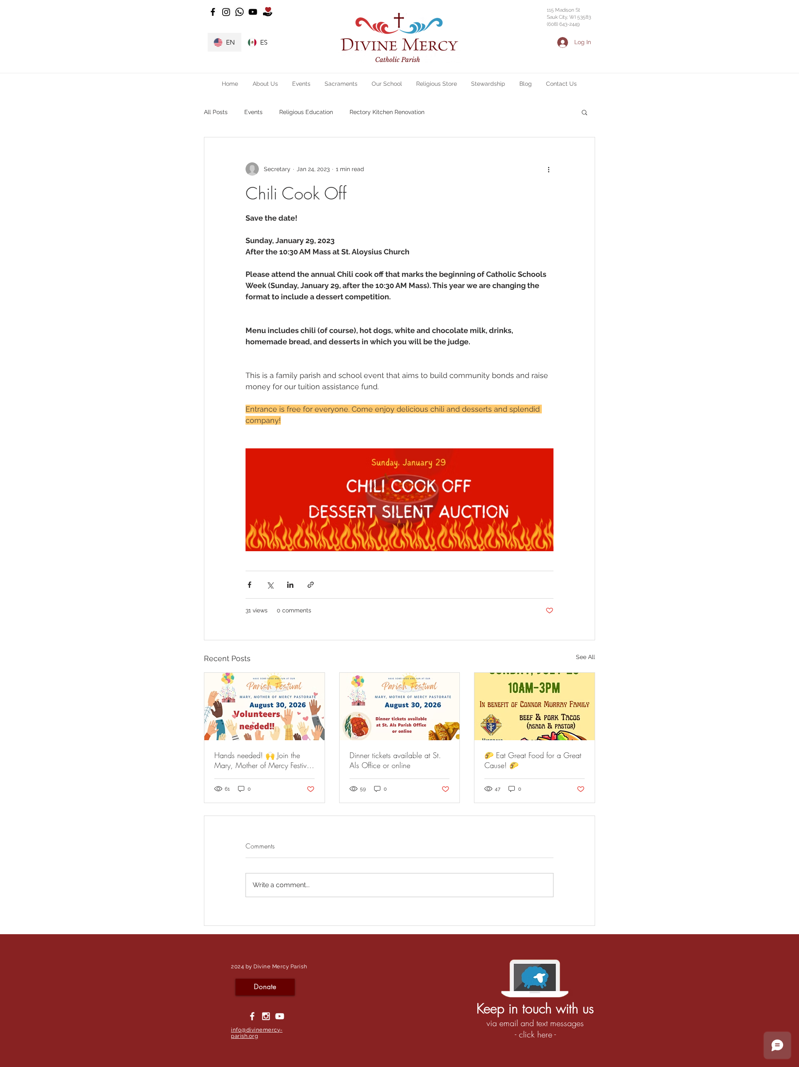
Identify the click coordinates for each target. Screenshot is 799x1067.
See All (585, 657)
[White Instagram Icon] (266, 1016)
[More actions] (548, 169)
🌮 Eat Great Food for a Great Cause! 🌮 (532, 760)
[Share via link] (311, 585)
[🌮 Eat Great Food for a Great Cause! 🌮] (534, 706)
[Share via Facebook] (249, 585)
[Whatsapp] (239, 12)
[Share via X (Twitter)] (270, 585)
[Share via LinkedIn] (290, 585)
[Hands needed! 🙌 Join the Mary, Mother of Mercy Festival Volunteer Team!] (264, 706)
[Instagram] (226, 12)
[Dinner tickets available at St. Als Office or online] (400, 706)
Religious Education (306, 112)
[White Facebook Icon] (252, 1016)
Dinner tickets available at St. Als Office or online (395, 760)
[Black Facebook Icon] (213, 12)
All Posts (216, 112)
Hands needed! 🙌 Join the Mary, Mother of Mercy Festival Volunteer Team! (263, 760)
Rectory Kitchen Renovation (387, 112)
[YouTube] (253, 12)
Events (253, 112)
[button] (265, 83)
